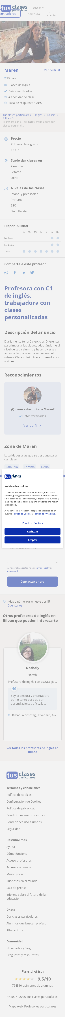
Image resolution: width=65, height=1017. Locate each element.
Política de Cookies (22, 513)
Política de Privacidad (44, 513)
